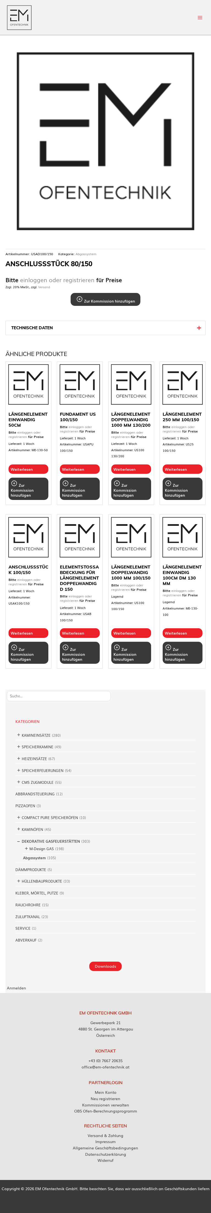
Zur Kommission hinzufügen (109, 301)
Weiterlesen (22, 469)
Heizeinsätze (34, 758)
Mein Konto (105, 1092)
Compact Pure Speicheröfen (50, 817)
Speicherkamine (37, 746)
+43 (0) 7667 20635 (105, 1060)
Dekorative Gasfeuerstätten (51, 841)
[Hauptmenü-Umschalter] (200, 17)
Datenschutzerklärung (105, 1154)
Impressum (105, 1141)
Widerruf (105, 1160)
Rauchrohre (28, 904)
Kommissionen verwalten (105, 1105)
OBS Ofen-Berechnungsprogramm (105, 1111)
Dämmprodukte (30, 869)
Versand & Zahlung (105, 1135)
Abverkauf (26, 940)
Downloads (105, 966)
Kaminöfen (32, 829)
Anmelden (16, 988)
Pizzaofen (25, 805)
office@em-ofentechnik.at (105, 1067)
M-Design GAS (41, 848)
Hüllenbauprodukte (42, 881)
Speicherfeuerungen (42, 770)
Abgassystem (34, 857)
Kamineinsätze (36, 735)
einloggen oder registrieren (57, 280)
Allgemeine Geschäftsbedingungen (105, 1148)
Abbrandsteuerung (35, 793)
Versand (44, 287)
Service (22, 928)
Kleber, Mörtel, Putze (36, 893)
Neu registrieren (105, 1098)
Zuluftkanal (27, 916)
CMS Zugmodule (38, 782)
